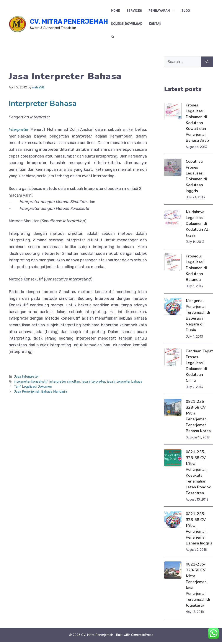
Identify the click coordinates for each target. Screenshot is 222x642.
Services (134, 11)
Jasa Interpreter (26, 376)
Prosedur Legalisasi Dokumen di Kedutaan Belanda (196, 268)
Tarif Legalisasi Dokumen (33, 386)
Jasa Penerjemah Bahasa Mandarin (40, 391)
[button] (113, 36)
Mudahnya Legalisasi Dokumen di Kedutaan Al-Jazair (198, 223)
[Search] (207, 61)
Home (115, 11)
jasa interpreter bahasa (124, 381)
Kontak (155, 24)
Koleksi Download (126, 24)
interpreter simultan (64, 381)
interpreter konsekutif (31, 381)
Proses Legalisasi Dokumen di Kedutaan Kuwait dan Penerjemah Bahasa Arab (197, 123)
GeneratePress (142, 635)
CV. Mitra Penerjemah (69, 21)
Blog (185, 11)
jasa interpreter (93, 381)
